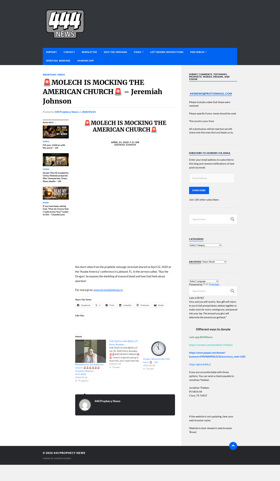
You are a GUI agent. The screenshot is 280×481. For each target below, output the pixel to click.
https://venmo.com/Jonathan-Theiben (211, 344)
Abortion (49, 74)
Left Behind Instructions (166, 52)
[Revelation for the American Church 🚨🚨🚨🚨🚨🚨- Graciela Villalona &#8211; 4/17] (90, 351)
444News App (85, 60)
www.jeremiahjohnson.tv (108, 290)
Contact (69, 52)
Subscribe (199, 190)
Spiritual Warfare (58, 60)
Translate (214, 284)
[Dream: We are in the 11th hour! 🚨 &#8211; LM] (158, 348)
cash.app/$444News (201, 337)
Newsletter (89, 52)
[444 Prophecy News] (140, 23)
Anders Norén (62, 458)
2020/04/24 (89, 111)
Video (137, 52)
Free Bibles (197, 52)
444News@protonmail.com (211, 93)
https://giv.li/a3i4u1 (200, 364)
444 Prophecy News (66, 111)
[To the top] (233, 446)
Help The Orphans (115, 52)
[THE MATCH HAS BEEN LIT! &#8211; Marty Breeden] (126, 354)
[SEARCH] (232, 219)
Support (51, 52)
